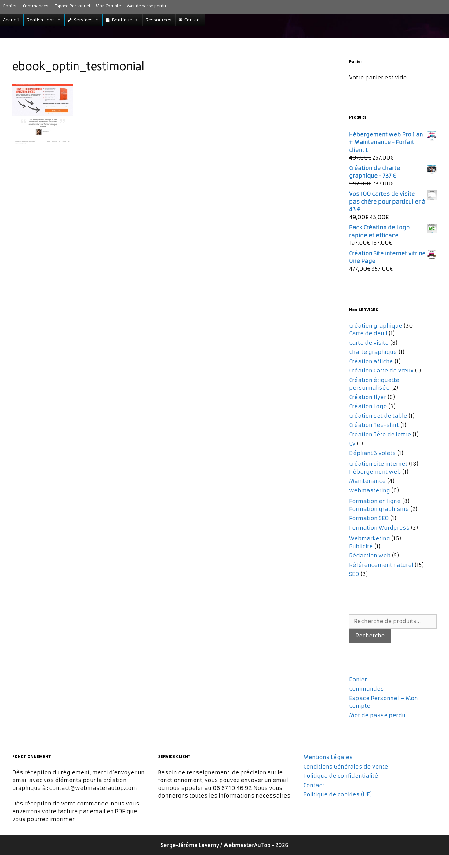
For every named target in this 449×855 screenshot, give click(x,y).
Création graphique (375, 325)
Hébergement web (375, 471)
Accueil (11, 20)
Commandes (35, 6)
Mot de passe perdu (146, 6)
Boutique (122, 20)
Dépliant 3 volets (372, 453)
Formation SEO (369, 518)
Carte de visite (369, 342)
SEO (354, 574)
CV (352, 443)
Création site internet (378, 464)
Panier (10, 6)
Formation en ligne (375, 501)
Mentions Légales (328, 757)
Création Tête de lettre (380, 434)
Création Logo (368, 406)
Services (83, 20)
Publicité (361, 546)
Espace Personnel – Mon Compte (87, 6)
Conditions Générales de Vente (345, 766)
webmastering (369, 490)
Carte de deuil (368, 333)
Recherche (370, 635)
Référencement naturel (381, 565)
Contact (192, 20)
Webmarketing (369, 538)
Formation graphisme (379, 509)
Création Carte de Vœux (381, 370)
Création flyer (367, 397)
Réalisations (41, 20)
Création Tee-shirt (374, 425)
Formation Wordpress (379, 527)
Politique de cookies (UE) (337, 794)
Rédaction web (370, 555)
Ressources (158, 20)
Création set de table (378, 416)
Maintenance (367, 481)
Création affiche (371, 361)
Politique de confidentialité (340, 775)
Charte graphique (373, 352)
